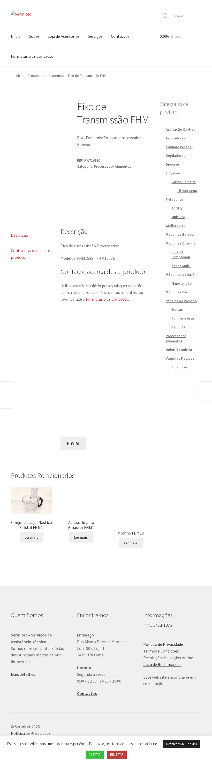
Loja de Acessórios (64, 36)
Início (16, 36)
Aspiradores (175, 138)
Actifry (177, 208)
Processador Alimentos (46, 75)
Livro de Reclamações (162, 664)
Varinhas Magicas (180, 358)
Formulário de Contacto (32, 56)
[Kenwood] (119, 190)
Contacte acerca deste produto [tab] (30, 254)
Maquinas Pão (177, 292)
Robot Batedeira (179, 349)
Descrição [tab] (19, 235)
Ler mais (31, 537)
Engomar (173, 173)
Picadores (179, 367)
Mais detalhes (23, 674)
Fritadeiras (175, 199)
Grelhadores (175, 225)
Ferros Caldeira (183, 182)
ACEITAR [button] (95, 754)
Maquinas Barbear (180, 234)
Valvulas (178, 327)
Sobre (34, 36)
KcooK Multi (181, 265)
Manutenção (181, 283)
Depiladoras (175, 155)
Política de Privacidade (163, 644)
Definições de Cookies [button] (181, 744)
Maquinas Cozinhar (181, 243)
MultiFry (178, 216)
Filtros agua (187, 190)
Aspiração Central (180, 129)
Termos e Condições (161, 651)
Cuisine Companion (180, 255)
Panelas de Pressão (181, 301)
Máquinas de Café (180, 274)
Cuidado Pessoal (179, 147)
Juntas (177, 309)
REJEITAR (117, 754)
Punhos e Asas (183, 318)
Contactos (120, 36)
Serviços (95, 36)
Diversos (173, 164)
